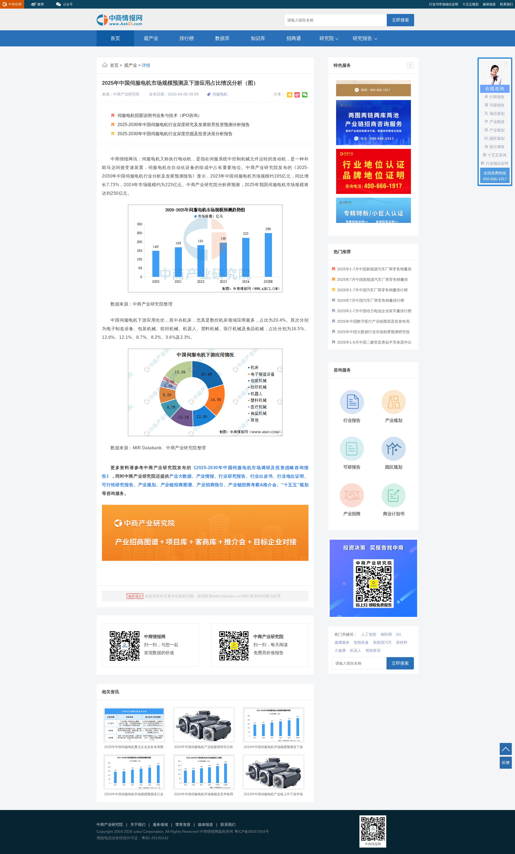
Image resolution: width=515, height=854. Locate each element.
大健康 (340, 650)
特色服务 (342, 65)
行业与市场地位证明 (443, 4)
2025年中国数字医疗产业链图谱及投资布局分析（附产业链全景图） (371, 323)
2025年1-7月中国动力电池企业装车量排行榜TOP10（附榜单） (371, 312)
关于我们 (137, 824)
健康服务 (342, 642)
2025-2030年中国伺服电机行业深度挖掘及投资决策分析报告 (174, 133)
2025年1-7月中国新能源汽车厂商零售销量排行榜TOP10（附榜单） (371, 270)
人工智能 (368, 634)
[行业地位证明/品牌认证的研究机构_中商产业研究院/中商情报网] (373, 151)
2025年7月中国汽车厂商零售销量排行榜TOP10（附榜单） (368, 302)
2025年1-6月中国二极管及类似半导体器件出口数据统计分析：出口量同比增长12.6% (371, 344)
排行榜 (186, 38)
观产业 (151, 38)
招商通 (293, 38)
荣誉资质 (182, 824)
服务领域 (160, 824)
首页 (115, 38)
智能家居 (373, 650)
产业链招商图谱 (176, 485)
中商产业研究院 (110, 824)
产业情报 (205, 476)
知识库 (258, 38)
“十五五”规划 (294, 485)
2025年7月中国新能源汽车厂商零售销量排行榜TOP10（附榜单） (370, 281)
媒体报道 (489, 4)
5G (398, 634)
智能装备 (361, 642)
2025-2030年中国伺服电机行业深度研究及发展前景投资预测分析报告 (183, 124)
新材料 (401, 642)
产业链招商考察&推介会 (252, 485)
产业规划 (147, 485)
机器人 (355, 650)
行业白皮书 (261, 476)
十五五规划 (470, 4)
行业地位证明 (290, 476)
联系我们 (506, 4)
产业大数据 (180, 476)
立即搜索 (400, 20)
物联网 (386, 634)
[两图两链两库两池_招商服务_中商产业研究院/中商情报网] (373, 102)
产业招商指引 (210, 485)
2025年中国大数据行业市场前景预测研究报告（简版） (371, 333)
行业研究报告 (232, 476)
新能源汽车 (382, 642)
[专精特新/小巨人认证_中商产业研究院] (373, 200)
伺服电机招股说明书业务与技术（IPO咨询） (159, 115)
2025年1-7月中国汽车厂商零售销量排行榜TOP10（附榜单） (370, 291)
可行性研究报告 (118, 485)
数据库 (222, 38)
